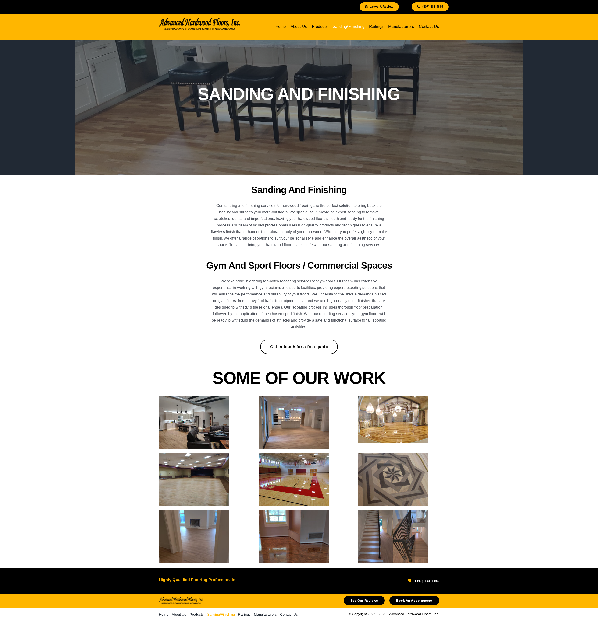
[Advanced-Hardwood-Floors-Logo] (181, 599)
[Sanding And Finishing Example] (199, 422)
